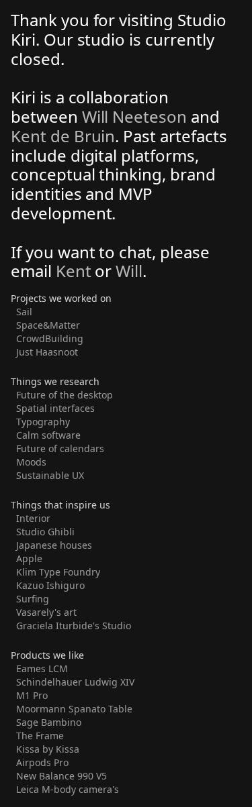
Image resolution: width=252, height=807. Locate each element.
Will (129, 271)
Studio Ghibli (45, 531)
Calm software (48, 435)
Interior (33, 518)
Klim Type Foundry (58, 572)
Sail (24, 311)
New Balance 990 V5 (61, 775)
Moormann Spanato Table (74, 708)
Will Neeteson (134, 116)
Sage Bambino (48, 722)
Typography (43, 421)
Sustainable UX (50, 475)
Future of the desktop (64, 394)
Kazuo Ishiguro (50, 585)
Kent (75, 271)
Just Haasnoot (47, 351)
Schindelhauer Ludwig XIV (75, 682)
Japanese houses (54, 545)
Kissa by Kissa (47, 749)
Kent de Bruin (63, 136)
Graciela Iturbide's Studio (73, 625)
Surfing (32, 598)
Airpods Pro (42, 762)
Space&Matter (48, 325)
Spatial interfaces (55, 408)
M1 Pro (32, 695)
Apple (29, 558)
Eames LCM (42, 668)
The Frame (40, 735)
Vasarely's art (46, 612)
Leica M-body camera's (67, 789)
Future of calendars (60, 448)
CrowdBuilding (49, 338)
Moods (31, 461)
